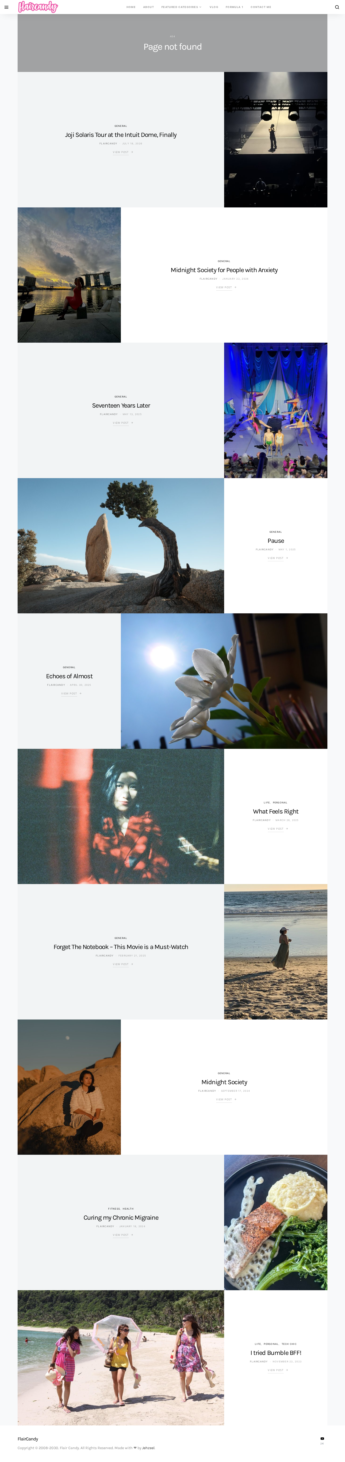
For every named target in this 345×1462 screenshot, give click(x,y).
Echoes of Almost (69, 676)
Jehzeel (148, 1448)
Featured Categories (179, 7)
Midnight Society (224, 1082)
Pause (276, 540)
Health (128, 1208)
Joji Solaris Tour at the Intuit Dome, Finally (120, 135)
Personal (280, 802)
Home (131, 7)
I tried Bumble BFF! (275, 1353)
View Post (121, 152)
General (121, 125)
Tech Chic (289, 1343)
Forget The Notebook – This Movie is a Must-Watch (121, 947)
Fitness (114, 1208)
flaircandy (109, 143)
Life (267, 802)
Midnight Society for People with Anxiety (224, 270)
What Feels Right (276, 811)
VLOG (214, 7)
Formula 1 (234, 7)
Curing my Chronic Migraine (121, 1217)
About (148, 7)
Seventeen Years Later (121, 405)
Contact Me (261, 7)
